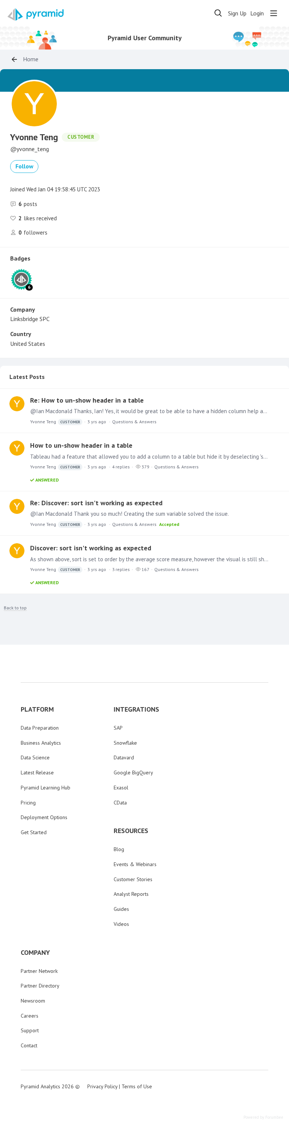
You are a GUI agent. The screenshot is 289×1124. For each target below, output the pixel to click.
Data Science (35, 757)
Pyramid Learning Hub (45, 787)
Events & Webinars (135, 864)
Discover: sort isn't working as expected (90, 548)
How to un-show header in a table (81, 445)
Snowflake (125, 742)
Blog (119, 849)
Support (30, 1030)
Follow (24, 166)
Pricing (28, 802)
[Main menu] (273, 13)
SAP (118, 727)
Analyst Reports (131, 894)
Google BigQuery (133, 772)
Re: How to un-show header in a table (87, 400)
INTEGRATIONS (136, 709)
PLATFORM (37, 709)
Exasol (121, 787)
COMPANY (35, 952)
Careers (29, 1015)
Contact (29, 1045)
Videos (121, 924)
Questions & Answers (134, 421)
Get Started (34, 832)
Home (30, 59)
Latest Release (37, 772)
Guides (121, 909)
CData (120, 802)
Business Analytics (41, 742)
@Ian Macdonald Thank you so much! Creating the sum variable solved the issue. (129, 513)
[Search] (218, 13)
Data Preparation (40, 727)
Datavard (124, 757)
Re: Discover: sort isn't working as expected (96, 502)
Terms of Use (137, 1086)
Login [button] (257, 13)
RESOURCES (131, 831)
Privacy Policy (102, 1086)
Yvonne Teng (55, 421)
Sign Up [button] (237, 13)
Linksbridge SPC (30, 319)
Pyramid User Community (145, 38)
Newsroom (33, 1000)
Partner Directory (40, 985)
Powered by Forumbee (263, 1117)
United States (27, 343)
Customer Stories (133, 879)
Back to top (15, 607)
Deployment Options (44, 817)
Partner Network (39, 971)
